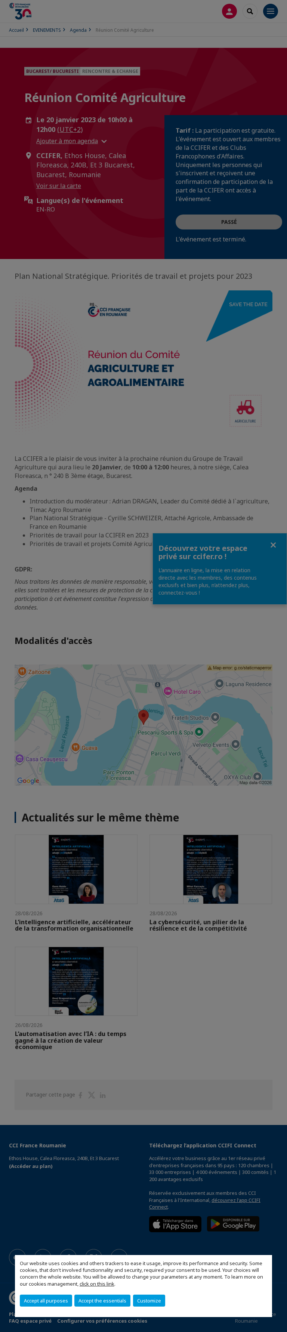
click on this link (97, 1283)
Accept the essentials (102, 1300)
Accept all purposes (46, 1300)
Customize (149, 1300)
